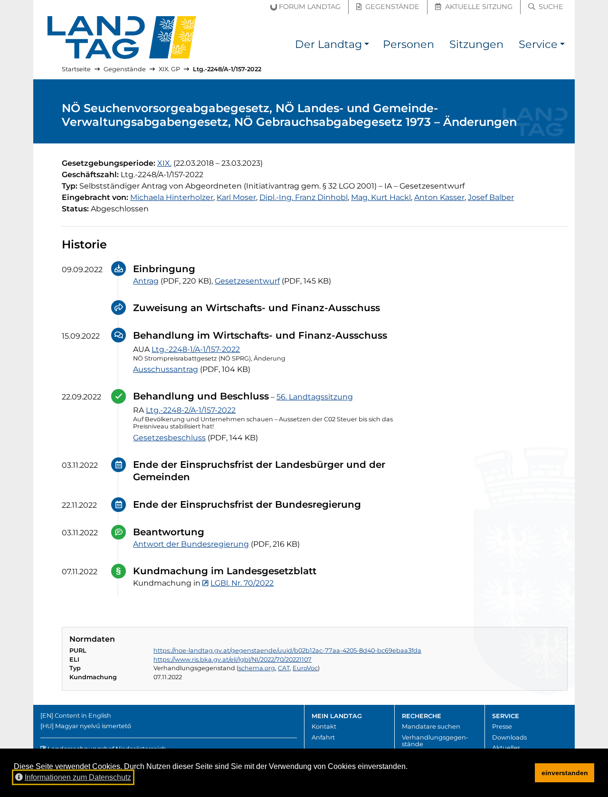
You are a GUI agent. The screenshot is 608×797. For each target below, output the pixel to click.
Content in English (83, 715)
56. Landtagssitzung (314, 396)
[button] (366, 46)
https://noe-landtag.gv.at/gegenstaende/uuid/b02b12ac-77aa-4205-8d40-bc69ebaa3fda (287, 650)
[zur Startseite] (122, 37)
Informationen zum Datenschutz (78, 777)
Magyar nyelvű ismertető (93, 726)
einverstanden (565, 773)
